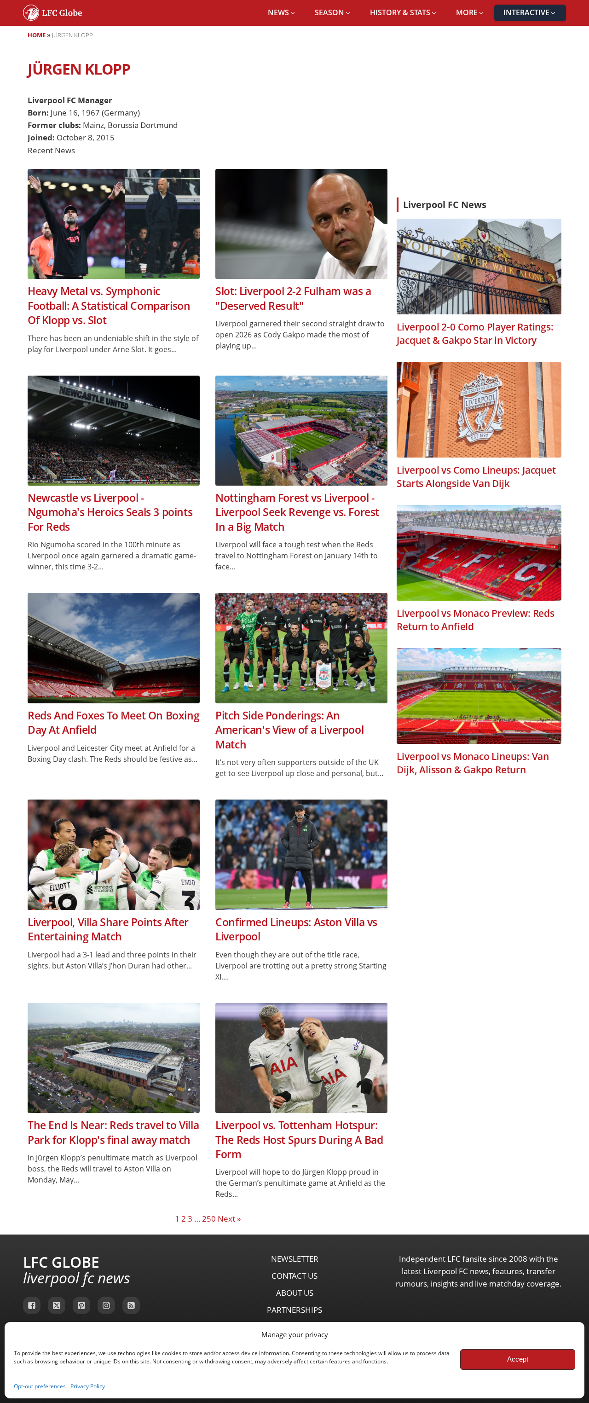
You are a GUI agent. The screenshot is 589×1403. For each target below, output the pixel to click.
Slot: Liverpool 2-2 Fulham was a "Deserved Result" (293, 298)
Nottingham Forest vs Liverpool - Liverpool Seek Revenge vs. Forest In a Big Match (297, 512)
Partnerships (294, 1309)
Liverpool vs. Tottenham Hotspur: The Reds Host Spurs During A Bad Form (299, 1139)
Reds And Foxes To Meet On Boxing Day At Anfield (113, 722)
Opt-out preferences (40, 1386)
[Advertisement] (479, 121)
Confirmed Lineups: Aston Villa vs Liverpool (296, 929)
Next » (229, 1218)
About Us (294, 1292)
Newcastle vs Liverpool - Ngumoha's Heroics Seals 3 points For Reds (110, 512)
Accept (517, 1359)
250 (209, 1218)
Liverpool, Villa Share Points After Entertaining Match (108, 929)
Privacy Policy (87, 1386)
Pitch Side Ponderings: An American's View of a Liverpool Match (289, 730)
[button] (282, 13)
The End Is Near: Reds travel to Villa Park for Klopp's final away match (113, 1132)
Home (37, 35)
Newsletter (294, 1258)
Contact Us (294, 1275)
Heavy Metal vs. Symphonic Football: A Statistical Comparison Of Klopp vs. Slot (109, 305)
